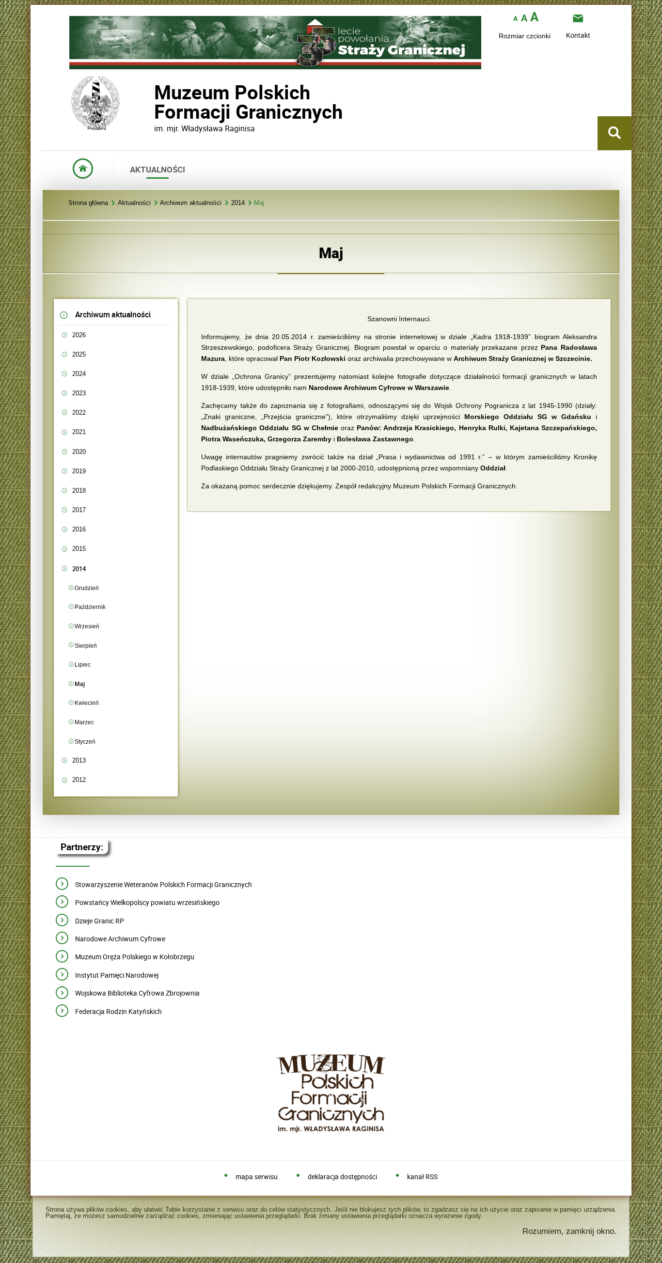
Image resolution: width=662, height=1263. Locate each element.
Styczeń (85, 741)
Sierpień (86, 645)
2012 (79, 779)
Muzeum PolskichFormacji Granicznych (154, 102)
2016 (79, 529)
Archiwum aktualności (190, 203)
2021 (79, 432)
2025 (79, 354)
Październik (90, 607)
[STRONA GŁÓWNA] (83, 169)
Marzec (84, 722)
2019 (79, 471)
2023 (79, 393)
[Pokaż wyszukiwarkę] (614, 133)
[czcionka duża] (534, 17)
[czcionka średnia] (524, 18)
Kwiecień (87, 703)
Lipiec (83, 664)
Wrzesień (87, 626)
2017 (79, 510)
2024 (79, 373)
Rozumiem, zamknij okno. (569, 1231)
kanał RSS (422, 1177)
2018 (79, 490)
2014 (238, 203)
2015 (79, 548)
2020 (79, 451)
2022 (79, 412)
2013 (79, 760)
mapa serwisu (257, 1177)
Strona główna (88, 203)
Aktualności (134, 203)
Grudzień (87, 588)
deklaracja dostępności (342, 1177)
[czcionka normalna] (515, 18)
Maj (259, 203)
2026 (79, 335)
